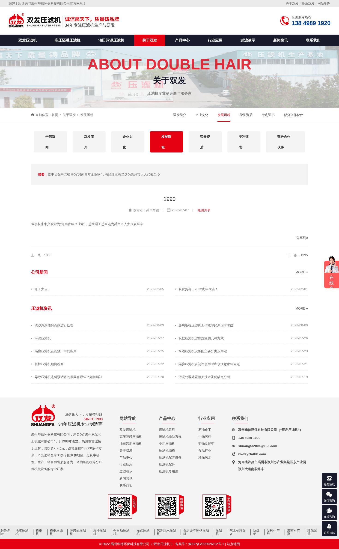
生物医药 (204, 437)
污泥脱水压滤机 (166, 532)
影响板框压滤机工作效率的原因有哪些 (205, 325)
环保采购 (312, 532)
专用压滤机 (167, 443)
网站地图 (324, 3)
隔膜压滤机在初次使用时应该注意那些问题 (209, 364)
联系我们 (313, 40)
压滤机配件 (167, 464)
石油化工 (204, 430)
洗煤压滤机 (21, 532)
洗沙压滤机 (99, 532)
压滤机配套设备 (170, 457)
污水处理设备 (238, 532)
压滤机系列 (167, 430)
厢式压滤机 (143, 532)
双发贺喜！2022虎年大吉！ (198, 289)
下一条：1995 (298, 255)
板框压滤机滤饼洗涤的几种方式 (201, 338)
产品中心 (182, 40)
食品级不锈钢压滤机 (196, 532)
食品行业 (204, 450)
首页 (55, 115)
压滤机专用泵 (168, 471)
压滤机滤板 (167, 450)
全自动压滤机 (121, 532)
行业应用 (215, 40)
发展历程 (86, 115)
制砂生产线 (273, 532)
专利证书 (268, 115)
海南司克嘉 (293, 532)
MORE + (301, 272)
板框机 (39, 532)
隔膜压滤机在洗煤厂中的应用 (56, 351)
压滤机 (219, 532)
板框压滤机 (56, 532)
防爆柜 (256, 532)
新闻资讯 (280, 40)
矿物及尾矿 (206, 443)
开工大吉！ (43, 289)
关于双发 (292, 3)
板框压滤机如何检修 (49, 364)
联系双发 (308, 3)
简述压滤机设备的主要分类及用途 (202, 351)
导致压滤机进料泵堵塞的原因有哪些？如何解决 (68, 377)
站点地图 (233, 544)
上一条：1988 (41, 255)
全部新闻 (50, 142)
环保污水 (204, 457)
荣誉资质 (246, 115)
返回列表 (204, 210)
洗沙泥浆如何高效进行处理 (54, 325)
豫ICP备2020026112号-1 (206, 544)
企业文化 (201, 115)
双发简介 (179, 115)
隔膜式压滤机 (78, 532)
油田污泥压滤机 (111, 40)
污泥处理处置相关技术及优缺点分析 (204, 377)
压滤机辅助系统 (170, 437)
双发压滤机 (27, 40)
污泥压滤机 (43, 338)
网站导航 (127, 418)
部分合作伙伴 (293, 115)
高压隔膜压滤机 (67, 40)
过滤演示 (248, 40)
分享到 (301, 238)
